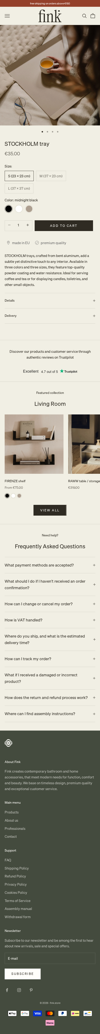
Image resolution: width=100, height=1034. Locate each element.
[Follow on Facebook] (7, 990)
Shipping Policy (17, 868)
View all (50, 510)
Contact (11, 836)
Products (12, 812)
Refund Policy (15, 876)
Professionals (15, 828)
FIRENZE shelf (15, 481)
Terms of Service (17, 900)
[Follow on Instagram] (19, 990)
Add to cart (64, 225)
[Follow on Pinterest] (31, 990)
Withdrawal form (18, 917)
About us (11, 820)
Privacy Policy (16, 884)
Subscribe (22, 973)
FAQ (8, 860)
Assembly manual (18, 908)
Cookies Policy (16, 892)
